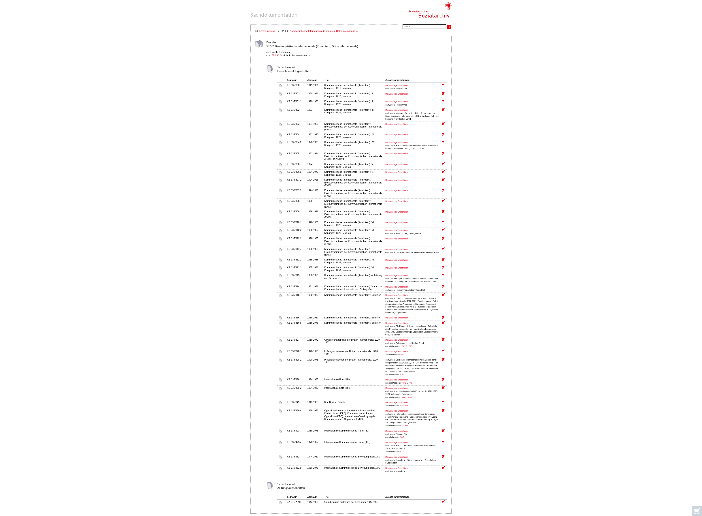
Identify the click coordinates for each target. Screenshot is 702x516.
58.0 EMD (404, 405)
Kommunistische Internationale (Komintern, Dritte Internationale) (324, 31)
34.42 (404, 383)
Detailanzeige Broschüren (396, 85)
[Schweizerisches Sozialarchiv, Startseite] (430, 10)
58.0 (402, 437)
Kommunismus (267, 31)
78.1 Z (404, 346)
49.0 (402, 355)
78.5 (411, 346)
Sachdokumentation (273, 15)
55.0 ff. (275, 55)
